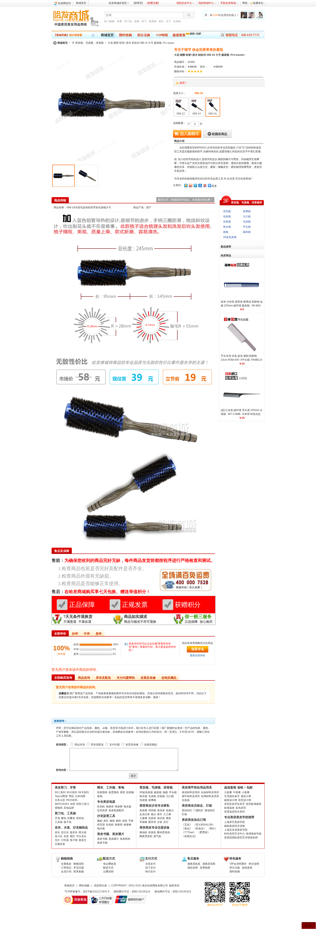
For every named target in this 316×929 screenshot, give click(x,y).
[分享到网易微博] (204, 185)
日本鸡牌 (80, 796)
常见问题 (79, 867)
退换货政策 (193, 863)
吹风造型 (241, 807)
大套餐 (228, 792)
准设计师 (246, 796)
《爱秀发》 (203, 832)
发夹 (57, 832)
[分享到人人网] (200, 185)
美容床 (161, 810)
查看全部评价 (197, 655)
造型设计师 (244, 800)
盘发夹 (74, 832)
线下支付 (150, 867)
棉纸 (118, 820)
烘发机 (152, 832)
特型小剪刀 (82, 803)
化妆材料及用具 (210, 792)
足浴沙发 (145, 814)
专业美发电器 (106, 801)
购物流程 (79, 863)
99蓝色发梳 (229, 237)
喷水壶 (82, 832)
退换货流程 (208, 863)
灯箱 (184, 814)
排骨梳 (227, 221)
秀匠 (71, 796)
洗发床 (152, 818)
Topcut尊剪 (61, 796)
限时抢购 (125, 35)
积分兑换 (143, 35)
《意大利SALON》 (204, 824)
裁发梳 (247, 231)
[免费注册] (153, 3)
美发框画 (125, 838)
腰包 (63, 818)
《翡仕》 (212, 828)
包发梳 (227, 216)
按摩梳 (247, 211)
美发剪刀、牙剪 (65, 787)
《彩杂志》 (199, 828)
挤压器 (101, 824)
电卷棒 (152, 21)
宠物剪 (59, 807)
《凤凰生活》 (189, 836)
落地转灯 (210, 810)
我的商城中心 (206, 3)
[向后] (169, 105)
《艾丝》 (187, 824)
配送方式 (108, 867)
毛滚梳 (247, 221)
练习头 (59, 836)
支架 (66, 836)
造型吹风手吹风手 (234, 803)
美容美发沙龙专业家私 (155, 805)
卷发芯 (82, 840)
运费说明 (108, 871)
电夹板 (127, 806)
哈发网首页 (64, 3)
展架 (168, 818)
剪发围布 (102, 792)
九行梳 (247, 216)
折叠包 (71, 818)
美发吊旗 (102, 842)
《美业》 (187, 828)
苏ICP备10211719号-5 (96, 891)
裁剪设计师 (230, 800)
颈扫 (72, 836)
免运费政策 (109, 863)
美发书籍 (102, 838)
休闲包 (80, 818)
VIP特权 (162, 35)
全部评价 (60, 633)
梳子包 (67, 822)
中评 (87, 633)
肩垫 (122, 792)
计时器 (65, 840)
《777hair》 (189, 832)
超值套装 (179, 35)
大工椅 (167, 814)
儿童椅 (143, 818)
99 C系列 (60, 792)
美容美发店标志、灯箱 (197, 805)
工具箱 (59, 822)
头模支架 (60, 844)
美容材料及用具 (191, 792)
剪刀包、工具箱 (65, 813)
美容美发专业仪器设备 (155, 827)
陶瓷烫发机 (146, 836)
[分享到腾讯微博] (195, 185)
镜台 (153, 814)
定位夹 (65, 832)
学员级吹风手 (232, 796)
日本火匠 (60, 800)
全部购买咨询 (63, 677)
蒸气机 (157, 836)
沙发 (159, 822)
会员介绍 (66, 871)
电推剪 (110, 806)
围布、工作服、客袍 (110, 787)
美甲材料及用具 (191, 796)
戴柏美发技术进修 (234, 825)
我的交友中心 (184, 3)
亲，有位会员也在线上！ (222, 15)
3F (226, 201)
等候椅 (143, 822)
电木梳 (227, 226)
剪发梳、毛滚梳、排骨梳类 (246, 202)
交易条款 (66, 863)
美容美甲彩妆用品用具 (197, 787)
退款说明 (192, 867)
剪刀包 (128, 21)
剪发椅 (143, 810)
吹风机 (177, 21)
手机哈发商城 (228, 3)
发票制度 (205, 867)
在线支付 (150, 863)
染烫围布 (114, 792)
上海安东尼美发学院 (235, 829)
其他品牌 (69, 807)
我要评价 (197, 649)
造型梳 (227, 211)
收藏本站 (258, 3)
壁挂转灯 (187, 810)
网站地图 (84, 885)
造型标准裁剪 (253, 803)
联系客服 (79, 871)
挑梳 (225, 231)
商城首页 (81, 3)
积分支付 (150, 871)
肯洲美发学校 (253, 833)
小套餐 (246, 792)
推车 (159, 814)
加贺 (72, 803)
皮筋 (124, 820)
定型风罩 (102, 810)
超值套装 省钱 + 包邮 (238, 787)
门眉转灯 (198, 810)
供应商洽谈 (100, 885)
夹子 (168, 21)
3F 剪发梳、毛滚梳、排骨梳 (88, 42)
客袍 (99, 796)
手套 (130, 820)
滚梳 (136, 21)
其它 (166, 822)
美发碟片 (114, 838)
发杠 (161, 21)
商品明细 (60, 200)
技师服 (130, 792)
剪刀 (144, 21)
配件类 (152, 822)
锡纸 (112, 820)
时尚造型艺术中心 (234, 833)
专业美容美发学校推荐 (239, 817)
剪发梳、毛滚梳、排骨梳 (156, 787)
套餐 (119, 21)
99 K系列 (72, 792)
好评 (75, 633)
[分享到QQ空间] (185, 185)
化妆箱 (186, 800)
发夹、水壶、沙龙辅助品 (71, 827)
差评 (99, 633)
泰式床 (161, 818)
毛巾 (57, 840)
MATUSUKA (62, 803)
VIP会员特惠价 (238, 863)
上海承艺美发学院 (234, 822)
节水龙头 (81, 836)
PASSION (71, 800)
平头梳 (247, 226)
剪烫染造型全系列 (234, 811)
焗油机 (143, 832)
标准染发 (229, 807)
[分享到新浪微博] (190, 185)
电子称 (74, 840)
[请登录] (138, 3)
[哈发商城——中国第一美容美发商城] (77, 19)
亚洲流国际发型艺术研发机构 (241, 837)
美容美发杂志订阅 (194, 819)
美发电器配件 (116, 810)
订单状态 (66, 867)
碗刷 (99, 820)
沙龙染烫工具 (106, 816)
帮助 (244, 3)
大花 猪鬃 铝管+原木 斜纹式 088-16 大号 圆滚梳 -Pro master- (141, 42)
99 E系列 (83, 792)
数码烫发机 (163, 832)
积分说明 (254, 863)
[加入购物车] (187, 134)
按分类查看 (68, 35)
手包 (57, 818)
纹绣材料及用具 (210, 796)
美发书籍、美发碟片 (110, 834)
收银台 (170, 810)
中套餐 (237, 792)
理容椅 (152, 810)
